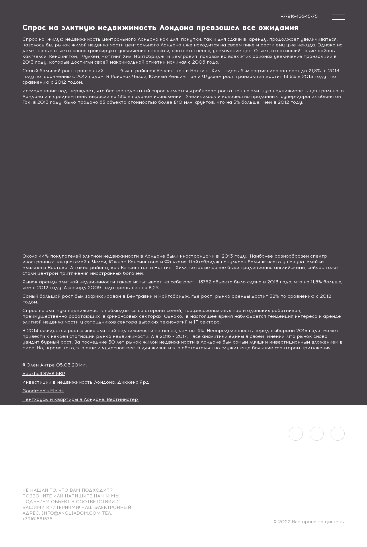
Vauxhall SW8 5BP (43, 373)
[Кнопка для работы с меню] (338, 17)
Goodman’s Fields (43, 390)
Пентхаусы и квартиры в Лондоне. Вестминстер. (80, 399)
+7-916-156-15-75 (299, 16)
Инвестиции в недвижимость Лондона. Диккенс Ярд (85, 382)
